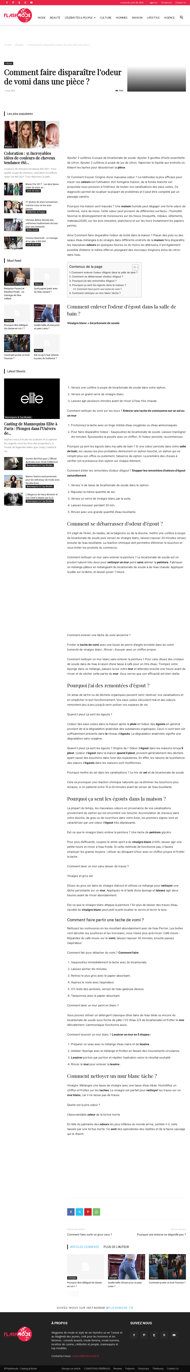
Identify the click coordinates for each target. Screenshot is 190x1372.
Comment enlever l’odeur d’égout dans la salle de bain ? (104, 272)
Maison (137, 17)
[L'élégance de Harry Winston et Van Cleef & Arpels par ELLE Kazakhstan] (13, 499)
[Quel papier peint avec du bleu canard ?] (47, 277)
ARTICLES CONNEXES (84, 1247)
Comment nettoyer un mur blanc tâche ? (96, 293)
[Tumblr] (19, 2)
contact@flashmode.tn (85, 1356)
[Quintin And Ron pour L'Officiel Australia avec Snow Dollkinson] (13, 463)
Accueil (8, 44)
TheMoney (158, 1368)
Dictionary (143, 1368)
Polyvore (130, 1368)
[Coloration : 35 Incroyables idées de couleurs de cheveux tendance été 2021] (32, 134)
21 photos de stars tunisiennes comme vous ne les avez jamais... (42, 205)
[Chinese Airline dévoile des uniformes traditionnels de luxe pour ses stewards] (13, 224)
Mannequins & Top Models (18, 417)
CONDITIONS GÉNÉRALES (97, 1368)
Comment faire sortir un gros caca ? (89, 1234)
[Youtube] (31, 2)
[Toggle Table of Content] (133, 267)
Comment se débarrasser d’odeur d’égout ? (97, 276)
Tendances (166, 2)
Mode (42, 17)
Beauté (55, 17)
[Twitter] (25, 2)
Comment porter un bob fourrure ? (167, 1282)
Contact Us (180, 2)
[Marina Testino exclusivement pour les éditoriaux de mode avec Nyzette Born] (13, 481)
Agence (153, 2)
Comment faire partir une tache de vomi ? (99, 289)
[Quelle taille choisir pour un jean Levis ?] (126, 1267)
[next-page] (75, 1293)
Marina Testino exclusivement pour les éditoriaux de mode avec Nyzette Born (43, 480)
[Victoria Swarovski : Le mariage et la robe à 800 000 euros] (13, 242)
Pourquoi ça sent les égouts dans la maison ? (99, 285)
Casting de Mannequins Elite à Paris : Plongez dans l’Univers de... (30, 428)
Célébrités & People (79, 17)
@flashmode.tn (119, 1307)
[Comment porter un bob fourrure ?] (167, 1267)
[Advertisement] (95, 34)
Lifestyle (153, 17)
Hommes (121, 17)
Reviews (118, 1368)
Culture (106, 17)
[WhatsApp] (96, 1212)
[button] (181, 18)
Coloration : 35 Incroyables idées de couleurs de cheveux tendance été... (29, 157)
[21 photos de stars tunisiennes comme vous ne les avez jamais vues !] (13, 206)
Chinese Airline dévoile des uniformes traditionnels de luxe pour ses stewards (42, 223)
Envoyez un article (71, 1368)
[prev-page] (69, 1293)
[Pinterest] (13, 2)
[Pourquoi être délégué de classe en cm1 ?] (85, 1267)
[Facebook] (7, 2)
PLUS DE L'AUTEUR (116, 1247)
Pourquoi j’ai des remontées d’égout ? (94, 280)
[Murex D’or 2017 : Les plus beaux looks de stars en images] (13, 189)
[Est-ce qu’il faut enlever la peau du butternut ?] (47, 343)
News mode (32, 230)
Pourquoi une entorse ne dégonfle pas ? (161, 1234)
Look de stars (33, 190)
